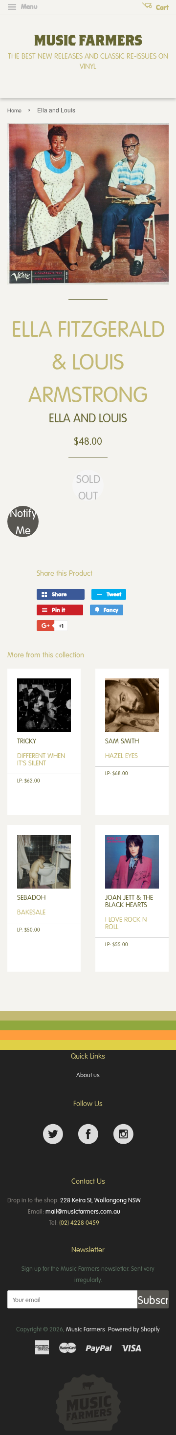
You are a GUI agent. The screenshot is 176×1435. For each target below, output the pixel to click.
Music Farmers (85, 1329)
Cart (161, 7)
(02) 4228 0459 (79, 1222)
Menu (28, 6)
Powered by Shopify (134, 1329)
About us (88, 1074)
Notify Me (23, 521)
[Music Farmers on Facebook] (88, 1134)
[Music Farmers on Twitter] (53, 1134)
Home (14, 110)
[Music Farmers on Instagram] (123, 1134)
